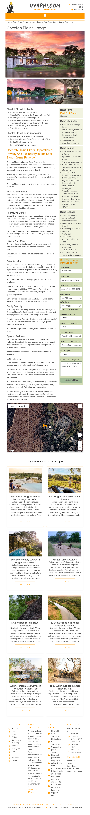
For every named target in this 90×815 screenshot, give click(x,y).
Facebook (15, 746)
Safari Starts (65, 295)
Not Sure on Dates (70, 309)
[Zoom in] (80, 443)
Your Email (64, 276)
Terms (81, 451)
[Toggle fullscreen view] (80, 406)
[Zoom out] (80, 447)
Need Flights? (65, 351)
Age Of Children (66, 333)
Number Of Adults (67, 314)
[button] (45, 425)
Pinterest (15, 757)
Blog (13, 731)
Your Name (64, 267)
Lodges (27, 22)
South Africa (17, 22)
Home (9, 22)
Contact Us (78, 10)
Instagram (16, 749)
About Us (15, 728)
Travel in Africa (15, 735)
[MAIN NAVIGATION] (45, 16)
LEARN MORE (25, 521)
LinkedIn (15, 760)
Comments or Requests (69, 360)
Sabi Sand (53, 22)
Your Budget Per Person (70, 342)
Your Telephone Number (70, 286)
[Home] (15, 7)
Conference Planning (16, 741)
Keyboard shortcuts (55, 451)
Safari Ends (64, 302)
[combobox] (63, 289)
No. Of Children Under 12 (70, 323)
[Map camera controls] (80, 435)
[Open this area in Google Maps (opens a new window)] (11, 450)
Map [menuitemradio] (12, 406)
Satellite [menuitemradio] (23, 406)
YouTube (15, 751)
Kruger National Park (39, 22)
